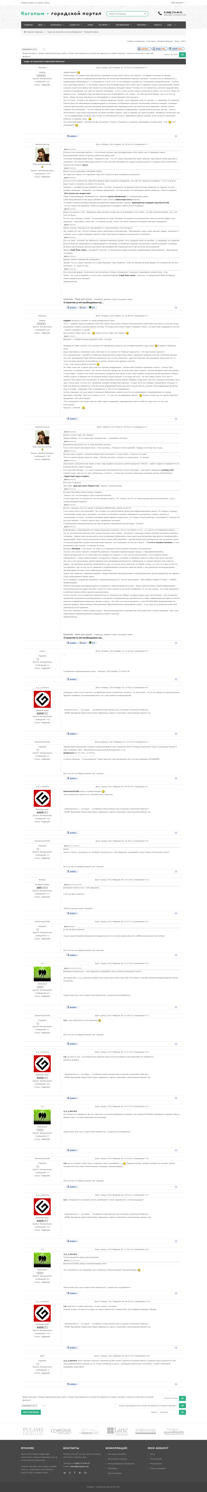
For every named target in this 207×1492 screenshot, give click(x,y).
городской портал (61, 13)
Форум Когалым (30, 53)
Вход (152, 1454)
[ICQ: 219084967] (92, 307)
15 (147, 1106)
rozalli (42, 651)
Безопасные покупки (117, 1459)
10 (147, 879)
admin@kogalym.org (79, 1466)
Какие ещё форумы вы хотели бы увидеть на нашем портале (97, 53)
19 (148, 1301)
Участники (151, 41)
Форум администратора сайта (53, 53)
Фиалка (42, 879)
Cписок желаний (157, 1468)
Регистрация (156, 1459)
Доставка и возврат (117, 1454)
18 (147, 1249)
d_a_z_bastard (42, 687)
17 (147, 1195)
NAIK (42, 1356)
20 (148, 1356)
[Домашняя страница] (83, 307)
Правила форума (165, 41)
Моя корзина (156, 1463)
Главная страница (35, 32)
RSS (183, 41)
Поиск (177, 41)
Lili (42, 963)
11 (147, 921)
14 (147, 1052)
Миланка (42, 67)
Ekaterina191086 (42, 742)
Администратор (42, 144)
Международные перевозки (121, 1463)
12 (147, 963)
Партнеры (112, 1468)
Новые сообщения (136, 41)
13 (147, 1015)
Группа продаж (115, 1473)
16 (147, 1158)
